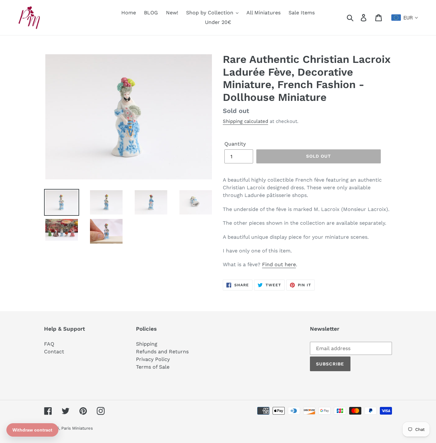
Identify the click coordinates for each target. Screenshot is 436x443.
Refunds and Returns (162, 352)
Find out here (279, 264)
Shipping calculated (245, 121)
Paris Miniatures (77, 428)
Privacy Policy (153, 359)
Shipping (146, 344)
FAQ (49, 344)
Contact (54, 352)
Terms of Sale (152, 367)
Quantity (235, 144)
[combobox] (404, 17)
